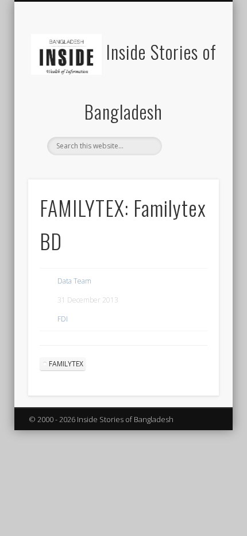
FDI (62, 319)
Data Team (74, 281)
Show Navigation (190, 103)
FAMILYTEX (66, 364)
